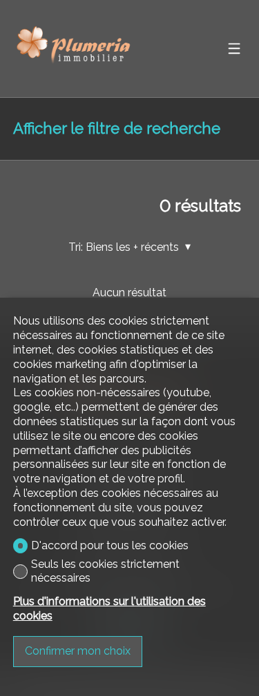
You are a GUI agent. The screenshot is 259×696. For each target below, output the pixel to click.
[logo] (75, 48)
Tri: (75, 247)
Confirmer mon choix (78, 650)
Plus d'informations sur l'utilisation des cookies (109, 608)
